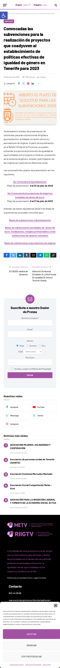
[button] (55, 605)
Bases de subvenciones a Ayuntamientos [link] (30, 220)
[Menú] (5, 5)
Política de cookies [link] (16, 664)
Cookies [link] (42, 578)
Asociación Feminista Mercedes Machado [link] (31, 473)
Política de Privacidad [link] (33, 664)
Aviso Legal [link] (33, 578)
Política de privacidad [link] (16, 578)
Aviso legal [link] (47, 664)
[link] (4, 15)
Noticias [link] (9, 21)
